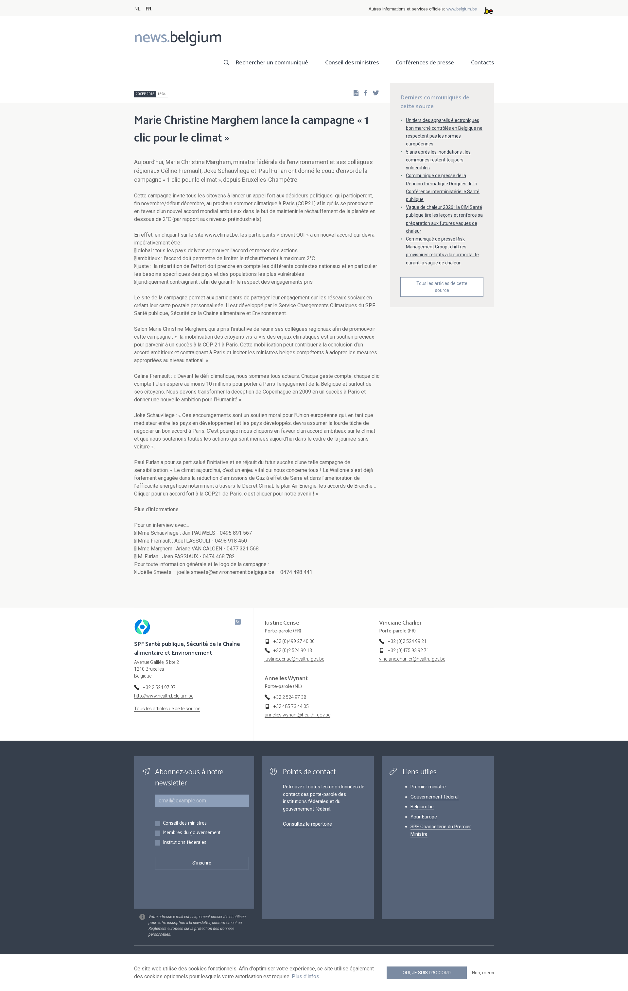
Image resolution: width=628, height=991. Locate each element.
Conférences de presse (425, 63)
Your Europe (423, 817)
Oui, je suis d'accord (427, 972)
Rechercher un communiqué (272, 63)
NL (137, 9)
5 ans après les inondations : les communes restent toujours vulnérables (438, 159)
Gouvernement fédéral (434, 797)
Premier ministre (428, 787)
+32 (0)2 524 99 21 (407, 641)
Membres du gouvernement (191, 833)
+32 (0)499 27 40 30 (294, 641)
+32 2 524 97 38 (289, 697)
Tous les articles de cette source (441, 287)
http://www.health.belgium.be (163, 695)
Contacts (482, 63)
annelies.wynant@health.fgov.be (297, 714)
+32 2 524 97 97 (159, 687)
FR (148, 9)
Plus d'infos (305, 976)
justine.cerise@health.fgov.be (294, 659)
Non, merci (483, 972)
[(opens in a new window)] (363, 92)
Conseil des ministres (352, 63)
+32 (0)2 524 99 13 (292, 650)
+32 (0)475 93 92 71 (408, 650)
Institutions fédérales (184, 843)
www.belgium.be (461, 9)
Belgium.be (422, 807)
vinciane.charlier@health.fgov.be (412, 659)
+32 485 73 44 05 (291, 706)
